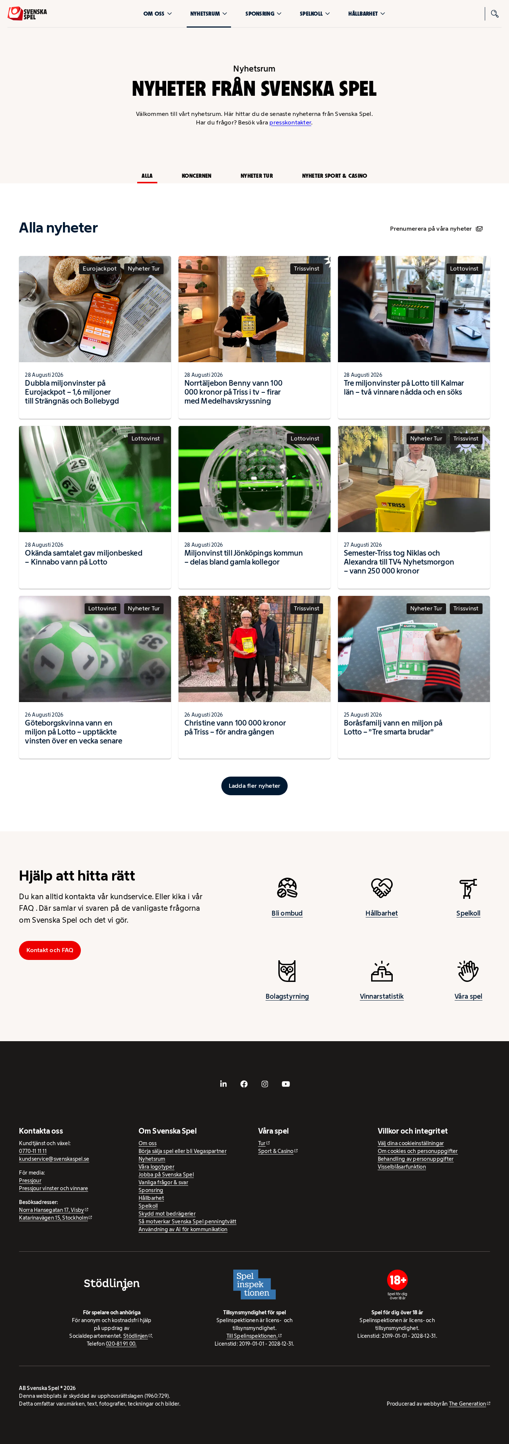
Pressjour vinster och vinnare (53, 1188)
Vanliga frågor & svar (163, 1182)
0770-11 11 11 (33, 1151)
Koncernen (196, 175)
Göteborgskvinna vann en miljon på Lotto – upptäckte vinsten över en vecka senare (73, 731)
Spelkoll (311, 13)
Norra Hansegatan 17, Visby (51, 1210)
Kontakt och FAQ (49, 950)
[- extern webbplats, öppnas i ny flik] (223, 1084)
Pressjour (30, 1180)
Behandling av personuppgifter (416, 1159)
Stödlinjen (135, 1336)
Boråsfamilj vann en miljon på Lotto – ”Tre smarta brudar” (393, 727)
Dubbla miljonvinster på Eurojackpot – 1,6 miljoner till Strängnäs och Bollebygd (72, 392)
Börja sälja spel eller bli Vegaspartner (183, 1151)
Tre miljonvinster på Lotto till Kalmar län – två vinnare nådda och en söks (404, 387)
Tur (262, 1143)
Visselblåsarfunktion (402, 1166)
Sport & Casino (276, 1151)
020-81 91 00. (121, 1343)
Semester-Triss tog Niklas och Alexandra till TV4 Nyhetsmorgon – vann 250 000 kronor (399, 562)
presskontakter (290, 122)
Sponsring (260, 13)
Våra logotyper (156, 1166)
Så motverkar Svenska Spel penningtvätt (187, 1221)
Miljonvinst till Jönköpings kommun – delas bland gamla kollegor (243, 557)
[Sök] (495, 13)
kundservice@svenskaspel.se (54, 1159)
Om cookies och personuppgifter (418, 1151)
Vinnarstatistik (382, 996)
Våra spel (468, 996)
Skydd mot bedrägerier (167, 1213)
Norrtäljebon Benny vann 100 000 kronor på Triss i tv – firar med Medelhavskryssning (233, 392)
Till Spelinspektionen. (252, 1336)
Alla (147, 175)
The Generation (467, 1403)
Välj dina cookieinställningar (411, 1143)
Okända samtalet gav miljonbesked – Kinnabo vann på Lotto (83, 557)
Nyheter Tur (257, 175)
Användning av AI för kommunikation (183, 1229)
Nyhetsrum (205, 13)
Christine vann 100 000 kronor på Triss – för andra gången (235, 727)
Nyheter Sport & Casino (334, 175)
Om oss (154, 13)
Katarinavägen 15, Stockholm (53, 1217)
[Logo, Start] (27, 13)
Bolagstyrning (287, 996)
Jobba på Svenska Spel (166, 1174)
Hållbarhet (363, 13)
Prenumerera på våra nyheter (431, 228)
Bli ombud (287, 913)
